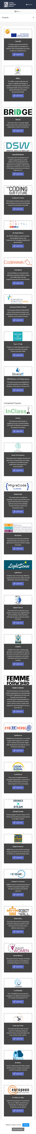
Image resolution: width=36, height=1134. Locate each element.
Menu (18, 11)
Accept (26, 1125)
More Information (18, 1129)
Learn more (19, 54)
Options (29, 4)
